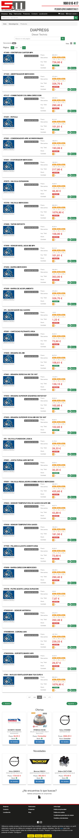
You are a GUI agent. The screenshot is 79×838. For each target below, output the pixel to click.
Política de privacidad (60, 809)
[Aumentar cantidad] (69, 68)
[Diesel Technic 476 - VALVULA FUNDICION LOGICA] (9, 445)
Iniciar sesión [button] (72, 14)
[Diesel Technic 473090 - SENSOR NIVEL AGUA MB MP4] (9, 252)
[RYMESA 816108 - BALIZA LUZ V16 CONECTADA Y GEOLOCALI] (39, 720)
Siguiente (72, 704)
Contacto (34, 14)
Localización (43, 14)
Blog (10, 14)
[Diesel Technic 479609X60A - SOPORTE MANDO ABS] (9, 660)
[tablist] (39, 729)
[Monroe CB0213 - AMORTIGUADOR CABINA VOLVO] (39, 761)
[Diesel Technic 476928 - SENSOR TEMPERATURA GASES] (9, 531)
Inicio (4, 24)
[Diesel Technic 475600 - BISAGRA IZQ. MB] (9, 360)
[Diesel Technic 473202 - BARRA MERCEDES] (9, 274)
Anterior (6, 704)
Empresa (4, 14)
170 (44, 697)
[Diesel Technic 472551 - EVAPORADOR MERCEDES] (9, 167)
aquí (61, 828)
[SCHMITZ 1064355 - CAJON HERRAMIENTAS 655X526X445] (14, 720)
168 (34, 697)
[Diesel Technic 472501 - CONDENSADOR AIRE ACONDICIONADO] (9, 145)
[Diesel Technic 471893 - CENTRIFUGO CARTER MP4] (9, 59)
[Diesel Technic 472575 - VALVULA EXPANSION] (9, 188)
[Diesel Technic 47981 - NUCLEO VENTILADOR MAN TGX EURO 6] (9, 681)
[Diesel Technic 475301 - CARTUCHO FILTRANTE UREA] (9, 338)
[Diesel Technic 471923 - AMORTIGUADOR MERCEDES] (9, 81)
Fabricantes (17, 14)
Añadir (74, 68)
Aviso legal (57, 806)
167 (29, 697)
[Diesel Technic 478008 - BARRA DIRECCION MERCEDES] (9, 574)
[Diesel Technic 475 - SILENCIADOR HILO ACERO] (9, 317)
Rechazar (38, 836)
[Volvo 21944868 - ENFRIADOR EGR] (64, 720)
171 (49, 697)
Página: (6, 47)
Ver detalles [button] (14, 742)
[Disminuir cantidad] (53, 68)
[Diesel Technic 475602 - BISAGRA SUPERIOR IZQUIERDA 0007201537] (9, 402)
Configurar (48, 836)
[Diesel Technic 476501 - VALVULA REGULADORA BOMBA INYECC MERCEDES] (9, 488)
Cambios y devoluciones (61, 818)
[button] (71, 43)
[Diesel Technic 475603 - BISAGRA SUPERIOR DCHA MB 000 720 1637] (9, 424)
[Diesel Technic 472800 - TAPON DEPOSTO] (9, 231)
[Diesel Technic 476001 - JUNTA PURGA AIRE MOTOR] (9, 467)
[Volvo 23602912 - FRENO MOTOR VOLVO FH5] (14, 761)
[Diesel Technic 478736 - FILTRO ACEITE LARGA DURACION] (9, 596)
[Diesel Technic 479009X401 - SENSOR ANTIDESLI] (9, 617)
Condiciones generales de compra (64, 815)
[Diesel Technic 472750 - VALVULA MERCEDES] (9, 209)
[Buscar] (76, 17)
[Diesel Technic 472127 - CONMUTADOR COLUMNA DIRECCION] (9, 102)
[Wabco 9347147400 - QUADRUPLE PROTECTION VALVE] (64, 761)
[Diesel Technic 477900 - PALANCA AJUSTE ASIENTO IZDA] (9, 553)
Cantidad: (43, 68)
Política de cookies (59, 812)
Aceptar (31, 836)
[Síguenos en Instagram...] (41, 822)
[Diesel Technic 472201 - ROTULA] (9, 124)
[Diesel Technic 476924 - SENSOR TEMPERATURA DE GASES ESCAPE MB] (9, 510)
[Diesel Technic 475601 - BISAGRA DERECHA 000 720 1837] (9, 381)
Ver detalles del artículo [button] (31, 56)
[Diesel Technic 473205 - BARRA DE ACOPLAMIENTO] (9, 295)
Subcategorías (13, 24)
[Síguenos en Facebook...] (38, 822)
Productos (26, 14)
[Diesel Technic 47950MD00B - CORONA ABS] (9, 639)
